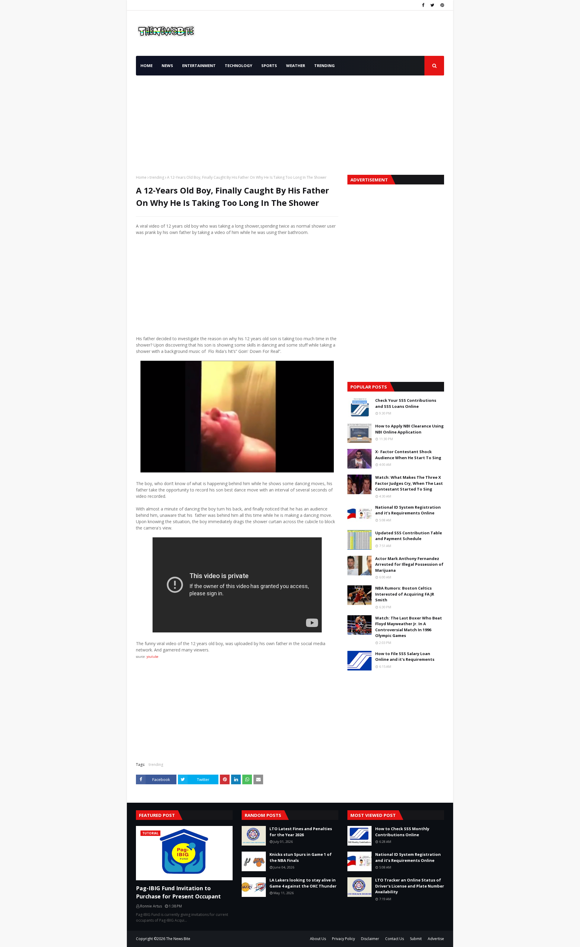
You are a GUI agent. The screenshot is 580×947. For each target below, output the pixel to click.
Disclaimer (370, 938)
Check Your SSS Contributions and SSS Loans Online (405, 403)
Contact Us (394, 938)
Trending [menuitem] (324, 65)
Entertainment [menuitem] (199, 65)
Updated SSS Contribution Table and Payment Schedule (408, 536)
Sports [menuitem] (269, 65)
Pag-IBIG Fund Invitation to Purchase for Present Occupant (178, 892)
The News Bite (178, 938)
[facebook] (423, 5)
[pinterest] (441, 5)
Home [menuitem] (146, 65)
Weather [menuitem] (295, 65)
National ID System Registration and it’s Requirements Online (408, 510)
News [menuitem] (167, 65)
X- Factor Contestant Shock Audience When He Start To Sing (408, 454)
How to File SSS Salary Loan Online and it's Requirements (404, 656)
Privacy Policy (343, 938)
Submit (416, 938)
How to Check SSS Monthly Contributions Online (402, 831)
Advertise (436, 938)
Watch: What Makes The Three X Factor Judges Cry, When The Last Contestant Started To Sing (409, 483)
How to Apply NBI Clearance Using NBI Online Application (409, 429)
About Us (318, 938)
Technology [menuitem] (238, 65)
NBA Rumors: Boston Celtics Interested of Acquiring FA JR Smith (404, 594)
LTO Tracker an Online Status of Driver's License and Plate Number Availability (409, 885)
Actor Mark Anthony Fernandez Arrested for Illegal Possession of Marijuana (409, 564)
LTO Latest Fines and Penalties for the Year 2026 (300, 831)
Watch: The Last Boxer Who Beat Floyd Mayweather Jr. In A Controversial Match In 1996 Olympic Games (408, 626)
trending (157, 177)
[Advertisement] (290, 123)
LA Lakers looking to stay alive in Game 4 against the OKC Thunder (303, 883)
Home (141, 177)
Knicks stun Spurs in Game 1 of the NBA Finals (300, 857)
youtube (152, 656)
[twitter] (432, 5)
